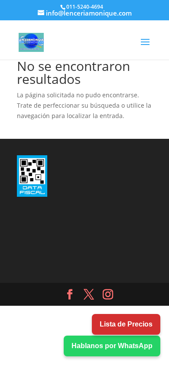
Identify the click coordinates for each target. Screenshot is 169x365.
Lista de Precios (126, 324)
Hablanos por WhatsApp (112, 345)
